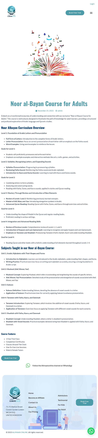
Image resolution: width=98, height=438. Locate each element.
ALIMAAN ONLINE (20, 432)
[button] (91, 13)
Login (92, 4)
